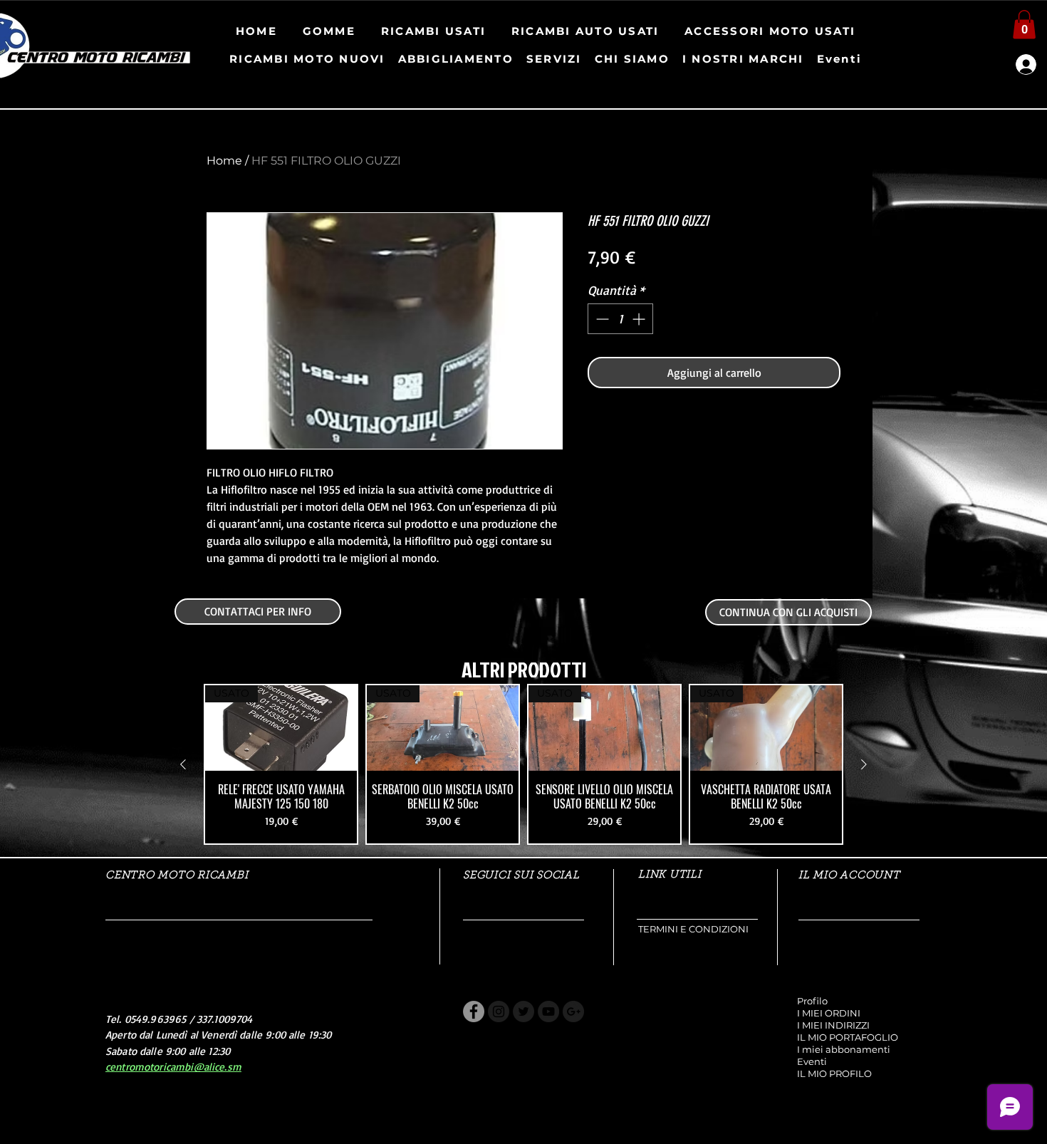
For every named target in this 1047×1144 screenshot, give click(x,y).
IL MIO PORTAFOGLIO (847, 1037)
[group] (523, 764)
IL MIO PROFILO (834, 1073)
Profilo (812, 1001)
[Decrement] (601, 318)
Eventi (812, 1061)
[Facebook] (473, 1011)
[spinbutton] (620, 318)
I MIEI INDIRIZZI (833, 1025)
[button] (1024, 24)
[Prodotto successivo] (863, 764)
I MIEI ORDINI (828, 1013)
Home (224, 160)
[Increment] (640, 318)
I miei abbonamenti (843, 1049)
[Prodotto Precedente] (183, 764)
